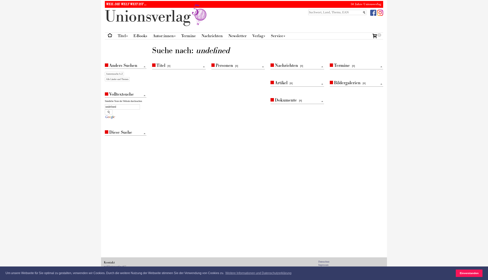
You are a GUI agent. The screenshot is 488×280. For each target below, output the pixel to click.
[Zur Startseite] (110, 36)
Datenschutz (323, 261)
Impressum (323, 265)
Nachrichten (212, 35)
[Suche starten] (108, 112)
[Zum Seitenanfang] (204, 67)
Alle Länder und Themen (117, 79)
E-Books (140, 35)
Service (277, 35)
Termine (188, 35)
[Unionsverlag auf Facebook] (373, 12)
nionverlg (150, 16)
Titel (122, 35)
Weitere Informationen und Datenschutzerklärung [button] (258, 273)
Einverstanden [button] (469, 273)
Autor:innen (163, 35)
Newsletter (237, 35)
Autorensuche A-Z (114, 74)
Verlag (257, 35)
